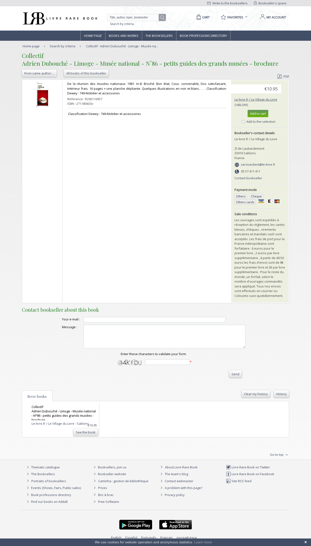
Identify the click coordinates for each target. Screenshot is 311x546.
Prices (102, 488)
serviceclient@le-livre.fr (258, 164)
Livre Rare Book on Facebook (252, 474)
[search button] (162, 17)
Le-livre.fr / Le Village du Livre (255, 99)
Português (148, 537)
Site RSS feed (241, 481)
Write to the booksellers (230, 3)
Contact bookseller (248, 178)
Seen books (37, 396)
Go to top (277, 454)
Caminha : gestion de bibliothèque (123, 481)
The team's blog (176, 474)
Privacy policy (174, 495)
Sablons (241, 105)
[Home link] (59, 18)
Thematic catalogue (45, 467)
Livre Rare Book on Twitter (250, 467)
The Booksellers (159, 35)
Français (166, 537)
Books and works (123, 35)
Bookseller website (111, 474)
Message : (69, 327)
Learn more (203, 542)
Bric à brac (105, 495)
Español (131, 537)
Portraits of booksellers (48, 481)
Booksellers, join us (112, 467)
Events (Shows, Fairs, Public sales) (55, 488)
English (116, 537)
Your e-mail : (71, 319)
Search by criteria (122, 24)
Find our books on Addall (49, 501)
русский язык (187, 537)
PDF (286, 76)
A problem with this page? (183, 488)
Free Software (108, 501)
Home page (93, 35)
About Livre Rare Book (181, 467)
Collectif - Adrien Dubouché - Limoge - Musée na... (122, 46)
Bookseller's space (272, 3)
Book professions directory (203, 35)
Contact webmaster (178, 481)
